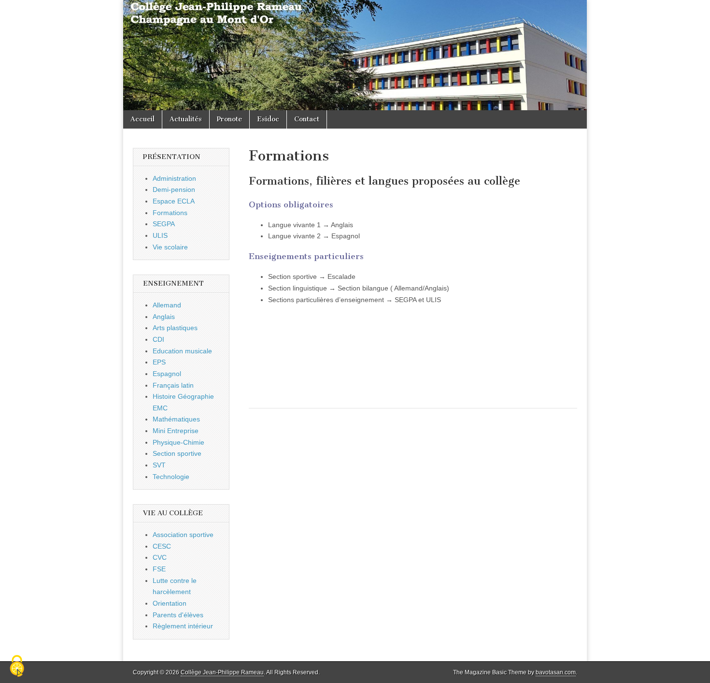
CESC (162, 546)
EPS (159, 362)
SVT (159, 465)
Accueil (142, 119)
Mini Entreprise (176, 431)
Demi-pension (174, 189)
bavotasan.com (556, 672)
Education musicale (182, 351)
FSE (159, 569)
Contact (306, 119)
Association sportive (183, 534)
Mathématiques (176, 419)
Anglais (164, 316)
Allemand (167, 305)
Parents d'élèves (178, 615)
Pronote (229, 119)
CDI (158, 339)
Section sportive (177, 453)
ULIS (160, 235)
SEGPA (164, 224)
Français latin (173, 385)
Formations (170, 213)
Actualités (186, 119)
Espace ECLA (174, 201)
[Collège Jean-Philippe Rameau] (355, 55)
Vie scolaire (170, 247)
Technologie (171, 476)
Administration (174, 178)
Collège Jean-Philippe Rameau (222, 672)
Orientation (169, 603)
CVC (160, 557)
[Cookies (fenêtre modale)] (17, 666)
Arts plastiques (175, 328)
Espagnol (167, 374)
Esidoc (268, 119)
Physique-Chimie (178, 442)
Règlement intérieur (183, 626)
